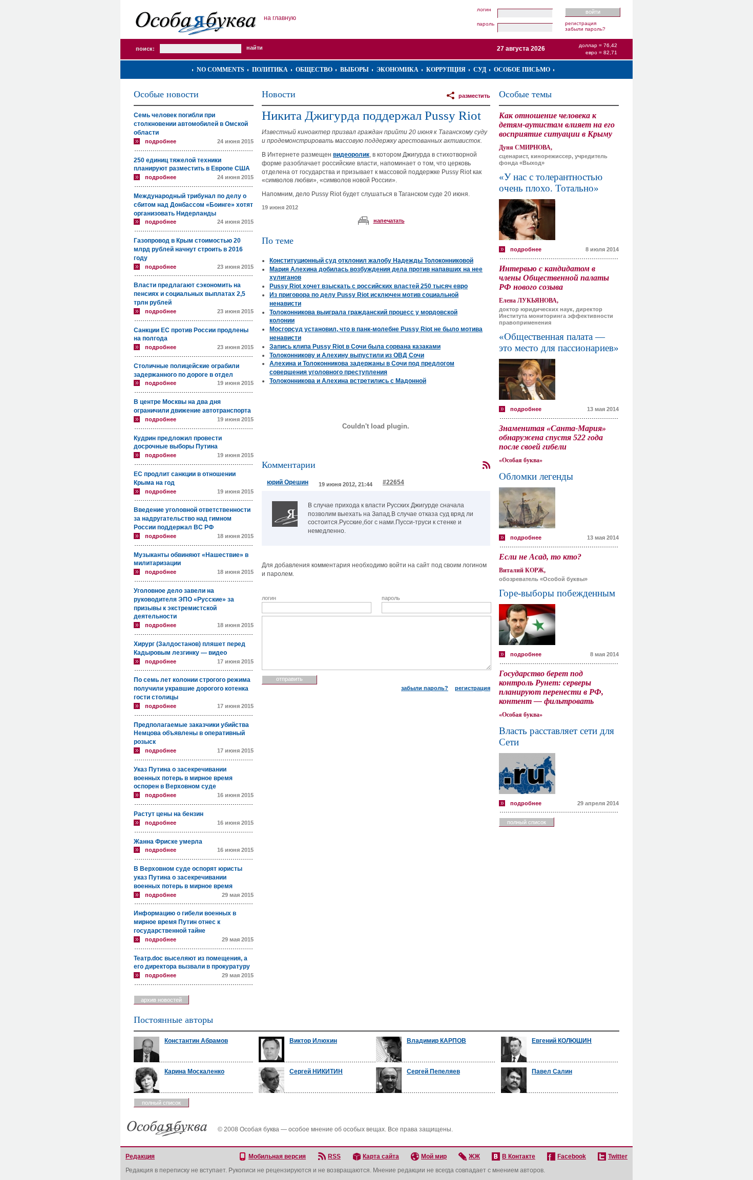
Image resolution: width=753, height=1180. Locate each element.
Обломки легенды (536, 476)
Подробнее (160, 141)
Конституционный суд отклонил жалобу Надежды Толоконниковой (371, 260)
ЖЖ (474, 1156)
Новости (279, 94)
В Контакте (518, 1156)
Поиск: (145, 49)
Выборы (354, 69)
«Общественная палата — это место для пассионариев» (559, 342)
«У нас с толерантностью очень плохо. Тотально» (550, 182)
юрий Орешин (287, 482)
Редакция (140, 1156)
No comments (220, 69)
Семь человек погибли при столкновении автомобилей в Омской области (191, 124)
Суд (479, 69)
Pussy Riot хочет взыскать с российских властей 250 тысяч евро (368, 286)
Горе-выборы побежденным (557, 593)
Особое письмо (522, 69)
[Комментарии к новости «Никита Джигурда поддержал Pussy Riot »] (486, 465)
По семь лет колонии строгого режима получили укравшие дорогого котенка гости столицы (192, 688)
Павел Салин (552, 1071)
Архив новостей (161, 1000)
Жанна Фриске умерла (168, 841)
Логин (484, 9)
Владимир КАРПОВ (436, 1040)
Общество (314, 69)
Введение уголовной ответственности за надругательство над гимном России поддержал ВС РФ (192, 518)
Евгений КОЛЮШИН (562, 1040)
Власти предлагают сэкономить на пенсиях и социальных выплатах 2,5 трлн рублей (189, 294)
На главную (280, 18)
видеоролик (351, 154)
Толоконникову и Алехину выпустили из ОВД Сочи (346, 355)
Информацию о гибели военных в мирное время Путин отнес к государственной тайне (185, 922)
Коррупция (446, 69)
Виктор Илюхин (313, 1040)
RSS (334, 1156)
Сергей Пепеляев (433, 1071)
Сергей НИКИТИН (316, 1071)
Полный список (526, 822)
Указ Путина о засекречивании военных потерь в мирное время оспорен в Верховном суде (183, 778)
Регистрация (580, 23)
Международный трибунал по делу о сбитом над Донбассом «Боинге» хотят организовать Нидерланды (193, 204)
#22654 (393, 482)
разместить (474, 96)
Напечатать (389, 221)
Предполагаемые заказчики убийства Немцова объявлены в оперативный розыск (191, 733)
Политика (270, 69)
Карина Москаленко (194, 1071)
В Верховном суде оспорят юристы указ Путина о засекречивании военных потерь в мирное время (188, 877)
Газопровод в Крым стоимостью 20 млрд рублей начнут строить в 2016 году (188, 249)
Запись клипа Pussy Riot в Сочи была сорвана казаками (355, 346)
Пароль (485, 24)
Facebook (571, 1156)
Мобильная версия (277, 1156)
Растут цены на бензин (168, 814)
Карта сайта (381, 1156)
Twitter (618, 1156)
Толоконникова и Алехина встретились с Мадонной (347, 380)
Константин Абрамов (196, 1040)
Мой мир (434, 1156)
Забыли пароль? (585, 29)
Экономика (397, 69)
